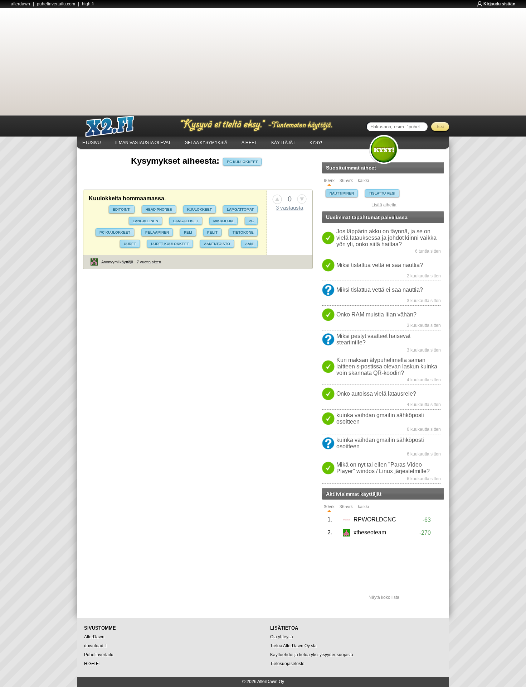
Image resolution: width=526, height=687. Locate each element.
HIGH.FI (91, 663)
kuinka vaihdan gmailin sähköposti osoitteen (380, 418)
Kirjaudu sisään (499, 3)
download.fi (95, 645)
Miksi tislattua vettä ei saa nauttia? (379, 265)
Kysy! (316, 142)
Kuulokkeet (199, 209)
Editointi (122, 209)
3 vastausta (289, 208)
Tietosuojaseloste (287, 663)
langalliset (185, 221)
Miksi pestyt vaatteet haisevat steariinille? (373, 339)
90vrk (329, 180)
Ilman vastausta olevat (143, 142)
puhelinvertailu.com (56, 3)
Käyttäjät (283, 142)
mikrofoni (223, 221)
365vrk (346, 180)
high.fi (88, 3)
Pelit (212, 232)
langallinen (145, 221)
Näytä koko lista (384, 597)
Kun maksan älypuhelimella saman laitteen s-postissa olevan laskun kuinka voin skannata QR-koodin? (386, 366)
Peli (188, 232)
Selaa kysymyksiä (206, 142)
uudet (130, 244)
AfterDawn (94, 636)
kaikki (363, 180)
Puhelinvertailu (98, 654)
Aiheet (249, 142)
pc (251, 221)
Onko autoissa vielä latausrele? (376, 394)
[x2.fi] (113, 126)
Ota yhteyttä (281, 636)
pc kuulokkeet (242, 162)
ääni (249, 244)
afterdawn (20, 3)
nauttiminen (342, 193)
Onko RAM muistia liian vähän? (376, 314)
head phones (159, 209)
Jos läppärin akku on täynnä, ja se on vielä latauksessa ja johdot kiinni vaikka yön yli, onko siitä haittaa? (386, 237)
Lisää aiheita (383, 204)
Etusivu (91, 142)
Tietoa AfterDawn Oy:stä (293, 645)
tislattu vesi (382, 193)
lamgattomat (240, 209)
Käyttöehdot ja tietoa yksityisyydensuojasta (311, 654)
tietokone (243, 232)
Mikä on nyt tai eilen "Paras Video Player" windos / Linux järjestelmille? (383, 468)
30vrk (329, 507)
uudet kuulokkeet (170, 244)
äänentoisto (217, 244)
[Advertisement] (263, 61)
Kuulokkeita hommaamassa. (127, 198)
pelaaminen (157, 232)
